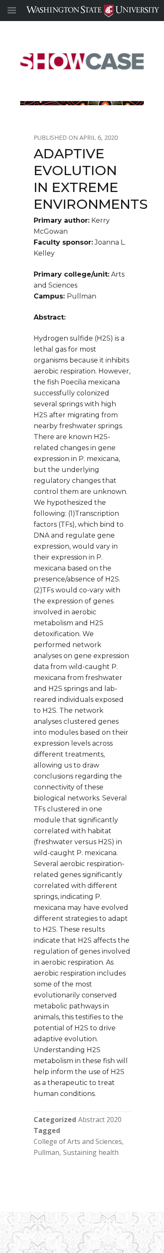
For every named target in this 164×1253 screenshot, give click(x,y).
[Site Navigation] (21, 10)
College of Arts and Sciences (78, 1141)
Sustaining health (91, 1152)
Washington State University (82, 10)
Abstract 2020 (100, 1119)
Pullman (46, 1152)
